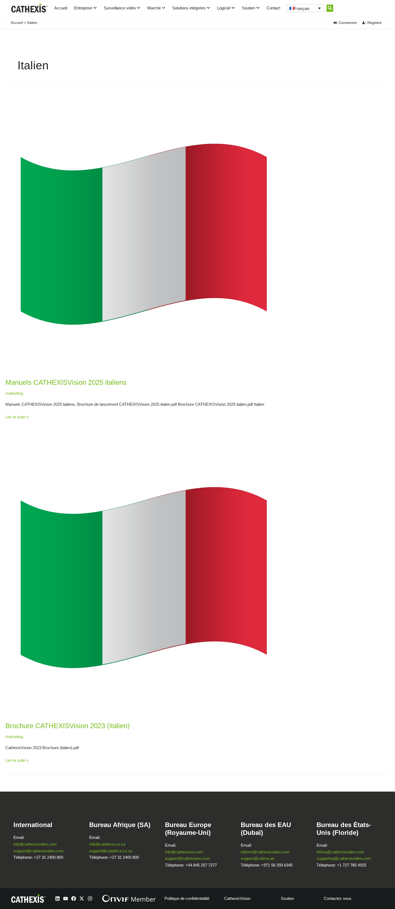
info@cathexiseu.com (184, 852)
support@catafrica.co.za (110, 851)
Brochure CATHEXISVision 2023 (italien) (67, 726)
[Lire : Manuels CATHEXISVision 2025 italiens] (143, 234)
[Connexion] (335, 22)
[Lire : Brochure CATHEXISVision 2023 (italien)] (143, 577)
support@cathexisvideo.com (38, 851)
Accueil (60, 8)
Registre (374, 22)
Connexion (348, 22)
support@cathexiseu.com (187, 858)
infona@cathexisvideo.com (340, 852)
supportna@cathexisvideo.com (344, 858)
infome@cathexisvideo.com (265, 852)
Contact (273, 8)
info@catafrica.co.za (107, 844)
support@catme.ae (257, 858)
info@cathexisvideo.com (35, 844)
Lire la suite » (16, 416)
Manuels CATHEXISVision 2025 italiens (66, 382)
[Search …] (329, 8)
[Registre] (364, 22)
